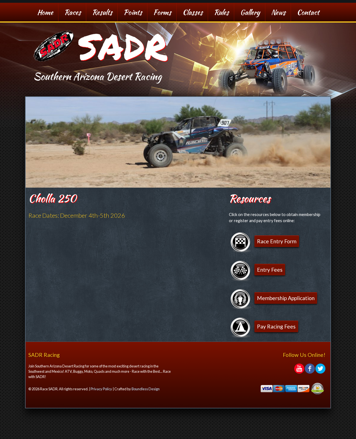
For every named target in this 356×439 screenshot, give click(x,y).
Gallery (250, 12)
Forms (162, 12)
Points (132, 12)
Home (45, 12)
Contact (308, 12)
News (278, 12)
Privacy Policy (101, 389)
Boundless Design (146, 389)
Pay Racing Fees (276, 326)
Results (102, 12)
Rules (221, 12)
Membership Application (286, 298)
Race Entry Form (276, 241)
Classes (192, 12)
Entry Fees (270, 269)
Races (72, 12)
